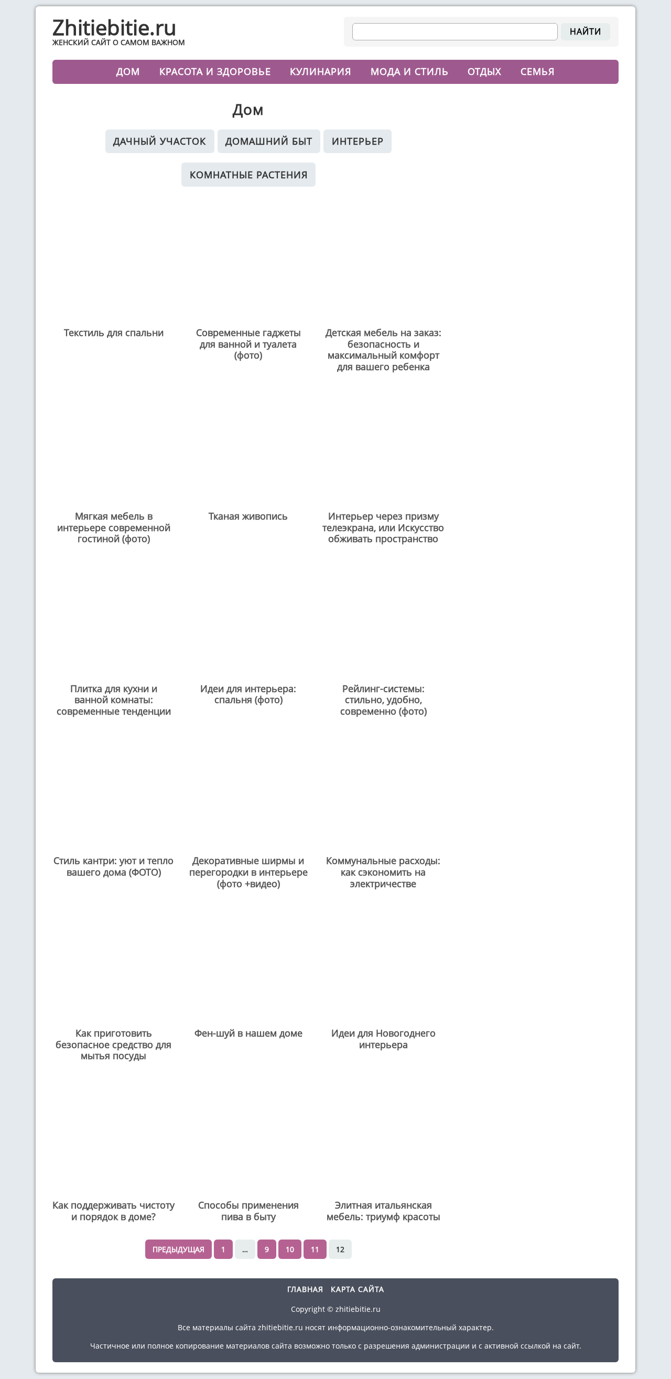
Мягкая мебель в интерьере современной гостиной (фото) (113, 528)
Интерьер (358, 141)
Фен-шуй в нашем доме (248, 1033)
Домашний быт (268, 141)
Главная (305, 1289)
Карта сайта (357, 1289)
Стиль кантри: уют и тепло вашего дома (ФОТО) (113, 866)
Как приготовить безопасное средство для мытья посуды (113, 1045)
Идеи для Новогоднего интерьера (383, 1039)
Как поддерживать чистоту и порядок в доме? (113, 1211)
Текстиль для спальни (114, 333)
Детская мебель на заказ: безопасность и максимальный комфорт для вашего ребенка (383, 349)
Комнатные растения (249, 174)
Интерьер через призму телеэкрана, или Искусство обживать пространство (383, 528)
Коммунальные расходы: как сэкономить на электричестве (383, 872)
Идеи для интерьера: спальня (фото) (248, 694)
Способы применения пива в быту (248, 1211)
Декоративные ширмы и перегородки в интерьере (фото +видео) (248, 872)
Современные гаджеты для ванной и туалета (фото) (248, 344)
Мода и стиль (410, 71)
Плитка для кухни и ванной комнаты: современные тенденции (114, 700)
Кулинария (320, 71)
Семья (538, 71)
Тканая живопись (248, 516)
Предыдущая (178, 1249)
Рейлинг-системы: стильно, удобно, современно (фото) (383, 700)
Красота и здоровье (215, 71)
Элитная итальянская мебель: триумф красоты (383, 1211)
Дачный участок (159, 141)
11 (315, 1249)
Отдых (484, 71)
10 (290, 1249)
